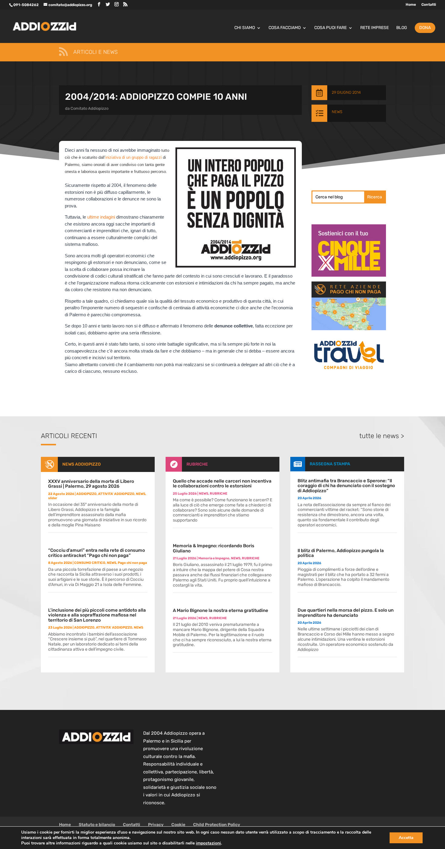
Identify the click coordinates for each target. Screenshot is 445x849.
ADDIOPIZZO (86, 494)
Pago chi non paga (132, 563)
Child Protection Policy (216, 824)
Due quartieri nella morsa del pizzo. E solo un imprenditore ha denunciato (346, 612)
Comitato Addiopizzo (89, 108)
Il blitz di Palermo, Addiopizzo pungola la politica (341, 553)
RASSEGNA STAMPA (330, 464)
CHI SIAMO (244, 28)
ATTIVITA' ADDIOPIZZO (116, 494)
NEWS (337, 111)
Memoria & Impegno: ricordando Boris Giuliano (213, 548)
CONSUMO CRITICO (89, 563)
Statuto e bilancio (97, 824)
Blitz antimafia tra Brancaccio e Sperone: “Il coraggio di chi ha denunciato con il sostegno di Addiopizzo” (346, 485)
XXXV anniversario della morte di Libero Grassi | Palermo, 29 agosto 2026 (91, 484)
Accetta (406, 838)
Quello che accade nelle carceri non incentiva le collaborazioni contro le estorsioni (222, 483)
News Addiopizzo (81, 464)
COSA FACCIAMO (285, 28)
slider (52, 498)
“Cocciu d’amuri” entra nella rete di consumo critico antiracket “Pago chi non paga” (96, 553)
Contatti (428, 5)
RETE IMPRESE (374, 28)
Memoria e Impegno (213, 558)
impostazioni (208, 843)
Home (411, 5)
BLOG (401, 28)
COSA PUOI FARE (330, 28)
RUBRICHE (197, 464)
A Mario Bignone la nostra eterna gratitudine (220, 610)
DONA (425, 27)
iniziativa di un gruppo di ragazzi (133, 157)
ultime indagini (101, 217)
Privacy (155, 824)
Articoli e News (95, 52)
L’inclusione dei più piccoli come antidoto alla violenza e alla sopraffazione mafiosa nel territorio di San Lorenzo (97, 615)
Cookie (178, 824)
